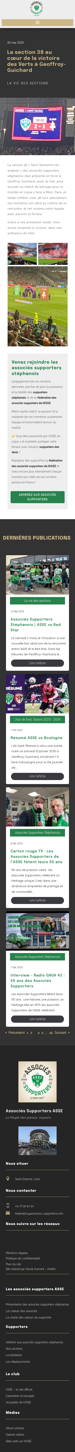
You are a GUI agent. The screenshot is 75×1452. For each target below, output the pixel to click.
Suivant (60, 1033)
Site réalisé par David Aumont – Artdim (31, 1269)
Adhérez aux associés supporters (37, 497)
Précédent (17, 1033)
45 (51, 1033)
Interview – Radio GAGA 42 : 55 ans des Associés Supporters (38, 981)
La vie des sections (27, 83)
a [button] (37, 22)
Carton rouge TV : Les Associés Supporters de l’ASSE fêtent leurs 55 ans (36, 857)
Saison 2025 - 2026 (46, 719)
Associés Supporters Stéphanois (37, 833)
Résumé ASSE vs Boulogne (37, 738)
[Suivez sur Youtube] (16, 1240)
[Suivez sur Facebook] (9, 1240)
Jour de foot (23, 719)
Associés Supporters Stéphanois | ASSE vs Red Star (36, 625)
